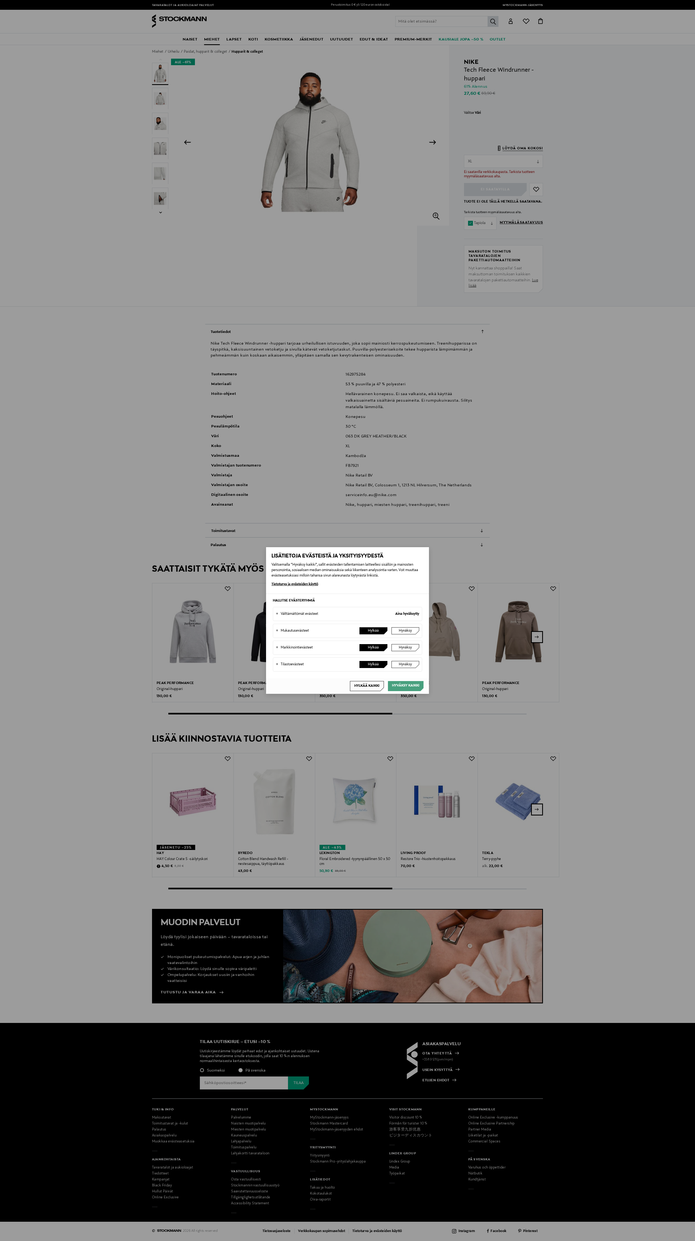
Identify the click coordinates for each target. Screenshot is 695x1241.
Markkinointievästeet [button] (294, 647)
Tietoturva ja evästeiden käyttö (294, 584)
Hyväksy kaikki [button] (405, 686)
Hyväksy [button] (405, 631)
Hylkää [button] (373, 631)
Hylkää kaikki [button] (367, 686)
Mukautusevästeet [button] (292, 630)
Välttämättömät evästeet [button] (297, 614)
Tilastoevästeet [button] (290, 664)
